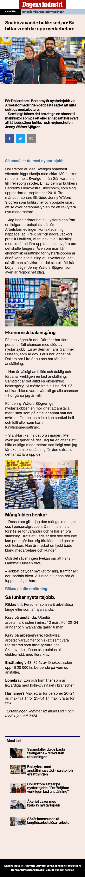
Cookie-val (52, 869)
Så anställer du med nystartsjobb (34, 160)
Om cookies (67, 870)
